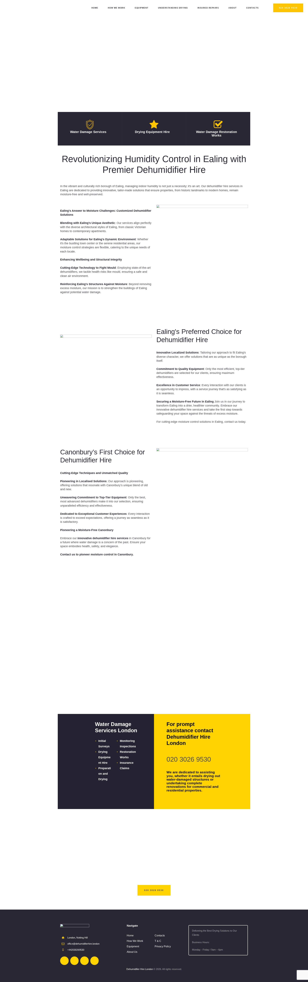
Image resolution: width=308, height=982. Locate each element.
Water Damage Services (88, 132)
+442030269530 (75, 949)
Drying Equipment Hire (152, 132)
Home (130, 935)
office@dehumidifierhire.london (83, 943)
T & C (158, 941)
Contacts (160, 935)
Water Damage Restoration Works (216, 133)
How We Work (135, 941)
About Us (132, 952)
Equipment (133, 946)
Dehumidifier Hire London (139, 969)
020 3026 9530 (189, 759)
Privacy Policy (163, 946)
